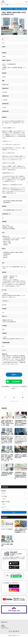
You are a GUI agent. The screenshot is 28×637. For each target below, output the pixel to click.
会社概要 (2, 625)
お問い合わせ (3, 626)
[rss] (18, 631)
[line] (14, 631)
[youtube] (16, 631)
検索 (14, 512)
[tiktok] (12, 631)
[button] (5, 397)
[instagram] (9, 631)
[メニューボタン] (26, 2)
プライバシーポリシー (5, 627)
